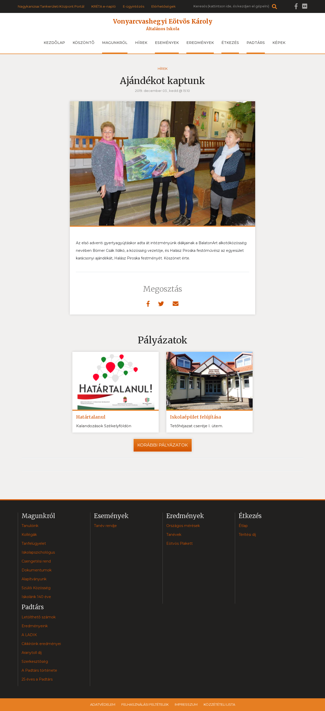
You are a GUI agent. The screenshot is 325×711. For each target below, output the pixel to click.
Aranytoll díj (32, 652)
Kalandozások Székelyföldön (103, 425)
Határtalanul (90, 417)
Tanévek (173, 534)
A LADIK (29, 635)
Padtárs (256, 42)
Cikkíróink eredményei (41, 643)
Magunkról (114, 42)
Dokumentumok (37, 570)
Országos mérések (183, 525)
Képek (278, 42)
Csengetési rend (36, 561)
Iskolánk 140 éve (36, 596)
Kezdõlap (54, 42)
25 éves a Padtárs (37, 679)
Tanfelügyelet (34, 543)
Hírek (141, 42)
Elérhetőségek (163, 6)
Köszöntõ (83, 42)
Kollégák (29, 534)
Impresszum (186, 704)
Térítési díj (247, 534)
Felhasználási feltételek (145, 704)
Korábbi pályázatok (162, 445)
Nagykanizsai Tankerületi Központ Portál (51, 6)
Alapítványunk (34, 579)
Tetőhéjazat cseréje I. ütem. (196, 425)
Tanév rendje (105, 525)
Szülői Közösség (36, 588)
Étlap (243, 525)
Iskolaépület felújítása (195, 417)
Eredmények (200, 42)
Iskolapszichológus (38, 552)
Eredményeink (35, 626)
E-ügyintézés (133, 6)
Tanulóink (30, 525)
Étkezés (230, 42)
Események (167, 42)
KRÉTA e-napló (103, 6)
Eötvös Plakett (179, 543)
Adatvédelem (102, 704)
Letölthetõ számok (39, 617)
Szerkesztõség (35, 661)
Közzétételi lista (219, 704)
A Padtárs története (39, 670)
